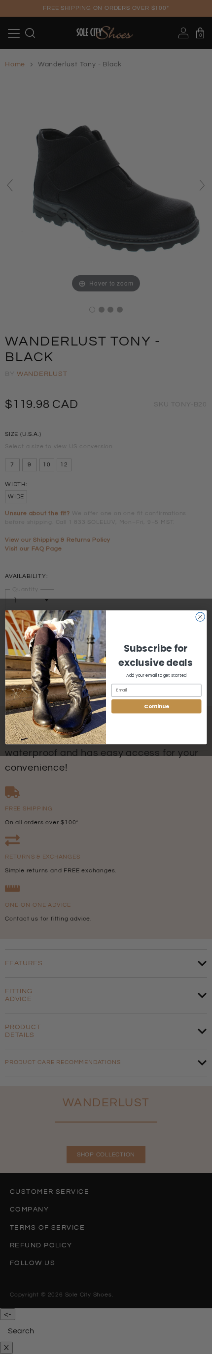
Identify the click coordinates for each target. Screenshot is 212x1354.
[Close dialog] (200, 616)
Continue (156, 706)
